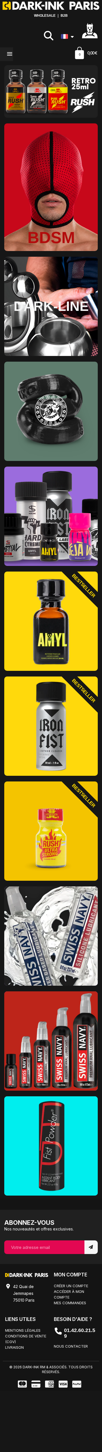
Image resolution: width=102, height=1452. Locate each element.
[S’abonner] (91, 1247)
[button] (48, 35)
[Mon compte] (89, 30)
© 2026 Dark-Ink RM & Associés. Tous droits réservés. (51, 1369)
